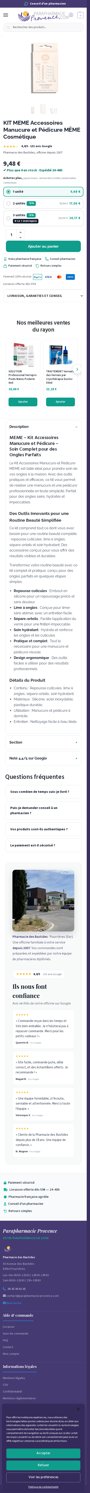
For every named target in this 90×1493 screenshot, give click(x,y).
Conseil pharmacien (62, 259)
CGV (5, 1385)
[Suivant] (77, 369)
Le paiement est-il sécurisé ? (32, 845)
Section (15, 742)
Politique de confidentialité (43, 1487)
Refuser (43, 1465)
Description (19, 427)
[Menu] (9, 15)
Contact (8, 1347)
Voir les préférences (43, 1477)
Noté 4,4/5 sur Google (28, 758)
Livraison (8, 1327)
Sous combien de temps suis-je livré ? (39, 791)
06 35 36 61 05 (17, 1289)
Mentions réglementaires (19, 1398)
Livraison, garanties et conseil (34, 295)
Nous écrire (13, 1303)
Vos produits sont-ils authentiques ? (39, 829)
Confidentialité (12, 1391)
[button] (78, 1409)
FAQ (5, 1340)
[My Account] (71, 15)
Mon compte (11, 1354)
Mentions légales (14, 1378)
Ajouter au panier (43, 246)
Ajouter (23, 402)
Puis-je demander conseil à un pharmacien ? (33, 810)
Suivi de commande (15, 1333)
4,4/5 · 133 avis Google (36, 146)
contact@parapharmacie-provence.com (32, 1296)
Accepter (43, 1453)
